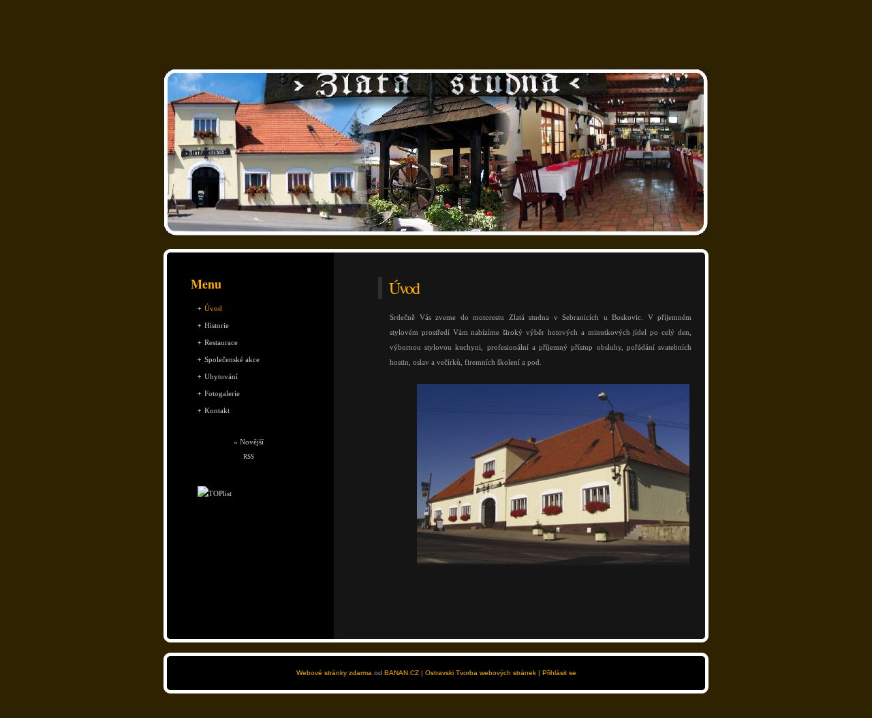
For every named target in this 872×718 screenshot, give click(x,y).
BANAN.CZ (401, 672)
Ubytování (221, 376)
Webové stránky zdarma (334, 672)
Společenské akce (232, 359)
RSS (248, 456)
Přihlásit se (559, 672)
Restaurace (221, 342)
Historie (216, 325)
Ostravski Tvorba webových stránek (480, 672)
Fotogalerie (222, 393)
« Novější (249, 442)
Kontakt (217, 410)
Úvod (213, 308)
